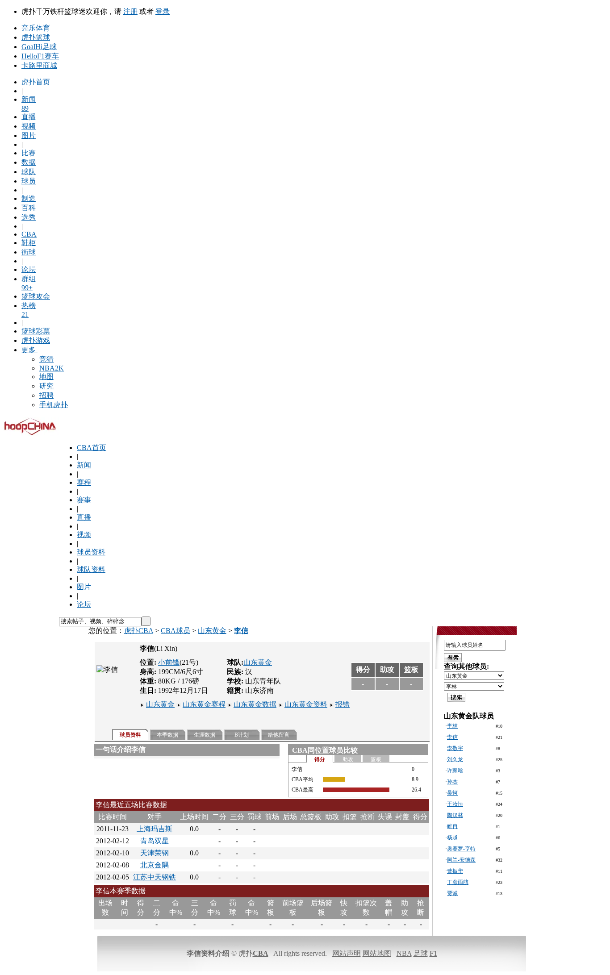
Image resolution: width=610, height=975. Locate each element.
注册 (130, 11)
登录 (162, 11)
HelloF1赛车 (40, 56)
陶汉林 (455, 815)
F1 (433, 953)
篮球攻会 (35, 296)
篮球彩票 (35, 331)
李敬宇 (455, 748)
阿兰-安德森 (461, 860)
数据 (28, 162)
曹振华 (455, 871)
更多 (28, 350)
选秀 (28, 217)
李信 (452, 737)
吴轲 (452, 793)
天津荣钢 (154, 853)
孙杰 (452, 782)
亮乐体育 (35, 28)
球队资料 (91, 569)
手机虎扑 (53, 404)
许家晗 (455, 770)
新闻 (84, 465)
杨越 (452, 837)
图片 (28, 135)
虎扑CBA (138, 630)
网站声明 (346, 953)
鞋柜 (28, 242)
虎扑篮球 (35, 37)
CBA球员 (175, 630)
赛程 (84, 482)
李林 (452, 726)
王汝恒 (455, 804)
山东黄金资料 (305, 704)
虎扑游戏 (35, 340)
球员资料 (91, 552)
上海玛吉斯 (154, 829)
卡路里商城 (39, 65)
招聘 (46, 395)
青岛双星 (154, 841)
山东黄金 (212, 630)
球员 (28, 181)
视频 (28, 126)
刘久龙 (455, 759)
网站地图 (377, 953)
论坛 (28, 269)
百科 (28, 208)
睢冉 (452, 826)
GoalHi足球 (39, 46)
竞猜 (46, 359)
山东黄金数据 (255, 704)
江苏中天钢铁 (154, 877)
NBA (404, 953)
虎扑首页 (35, 82)
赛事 (84, 500)
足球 (421, 953)
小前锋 (169, 662)
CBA (29, 234)
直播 (28, 117)
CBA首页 (91, 447)
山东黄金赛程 (204, 704)
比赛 (28, 153)
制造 (28, 198)
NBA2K (51, 368)
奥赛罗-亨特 (461, 849)
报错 (342, 704)
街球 (28, 252)
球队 (28, 171)
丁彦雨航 (457, 882)
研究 (46, 386)
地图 (46, 376)
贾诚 (452, 893)
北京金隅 (154, 865)
